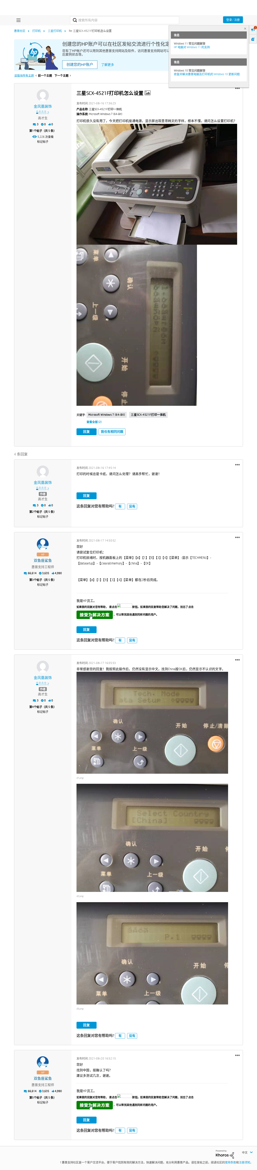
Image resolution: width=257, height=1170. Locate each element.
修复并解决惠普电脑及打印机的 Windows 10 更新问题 (207, 74)
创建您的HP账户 (79, 65)
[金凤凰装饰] (43, 95)
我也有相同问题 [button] (112, 432)
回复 (86, 432)
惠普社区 (19, 31)
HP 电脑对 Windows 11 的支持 (192, 47)
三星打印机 (55, 31)
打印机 (36, 31)
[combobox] (124, 20)
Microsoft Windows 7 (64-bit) (106, 414)
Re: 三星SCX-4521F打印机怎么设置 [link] (90, 31)
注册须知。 (246, 1162)
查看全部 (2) (94, 422)
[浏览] (17, 20)
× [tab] (245, 28)
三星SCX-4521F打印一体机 (148, 414)
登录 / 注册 (233, 20)
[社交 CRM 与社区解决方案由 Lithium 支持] (225, 1154)
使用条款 (230, 1162)
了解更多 (107, 64)
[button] (237, 88)
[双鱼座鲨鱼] (43, 544)
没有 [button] (132, 506)
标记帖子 (42, 141)
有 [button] (120, 506)
